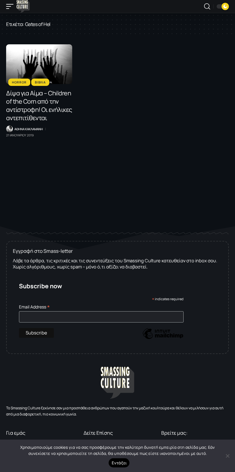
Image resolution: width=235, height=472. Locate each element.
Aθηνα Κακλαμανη (28, 129)
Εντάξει (119, 462)
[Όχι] (227, 456)
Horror (19, 82)
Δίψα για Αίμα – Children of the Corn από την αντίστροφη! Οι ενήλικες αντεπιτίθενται (39, 105)
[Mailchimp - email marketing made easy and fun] (162, 338)
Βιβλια (40, 82)
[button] (11, 6)
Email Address (34, 306)
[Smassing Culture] (23, 6)
